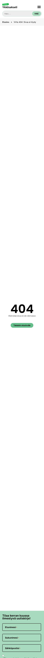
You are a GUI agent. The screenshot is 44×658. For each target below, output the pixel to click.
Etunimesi (11, 627)
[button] (39, 7)
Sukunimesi (12, 638)
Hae (37, 13)
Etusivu (5, 22)
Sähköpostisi (12, 648)
